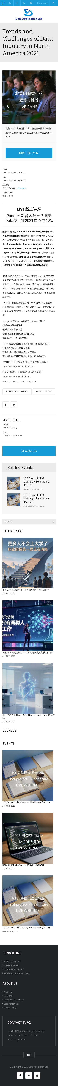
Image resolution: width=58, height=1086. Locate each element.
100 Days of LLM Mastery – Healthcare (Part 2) (36, 498)
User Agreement (11, 1003)
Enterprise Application (14, 969)
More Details (29, 451)
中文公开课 (7, 196)
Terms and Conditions (14, 1000)
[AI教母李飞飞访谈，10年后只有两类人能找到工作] (27, 625)
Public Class (26, 382)
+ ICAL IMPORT (43, 391)
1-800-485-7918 (9, 428)
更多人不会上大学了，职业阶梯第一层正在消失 (26, 589)
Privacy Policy (10, 1007)
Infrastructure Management (16, 973)
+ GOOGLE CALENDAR (17, 391)
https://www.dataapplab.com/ (16, 376)
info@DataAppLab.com (13, 435)
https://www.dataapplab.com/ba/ (18, 366)
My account (42, 3)
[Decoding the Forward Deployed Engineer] (27, 838)
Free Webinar (13, 382)
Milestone (8, 996)
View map (21, 188)
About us (8, 992)
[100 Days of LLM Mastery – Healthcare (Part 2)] (27, 900)
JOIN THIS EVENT (29, 153)
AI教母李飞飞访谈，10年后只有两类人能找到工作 (27, 652)
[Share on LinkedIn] (14, 404)
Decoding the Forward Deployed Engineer (23, 865)
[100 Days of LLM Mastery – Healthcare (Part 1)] (27, 775)
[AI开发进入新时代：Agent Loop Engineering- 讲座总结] (27, 688)
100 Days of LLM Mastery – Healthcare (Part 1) (36, 482)
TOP (29, 1055)
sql (35, 382)
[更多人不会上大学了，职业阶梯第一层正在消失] (27, 563)
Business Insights (12, 961)
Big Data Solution (11, 965)
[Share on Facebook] (5, 404)
